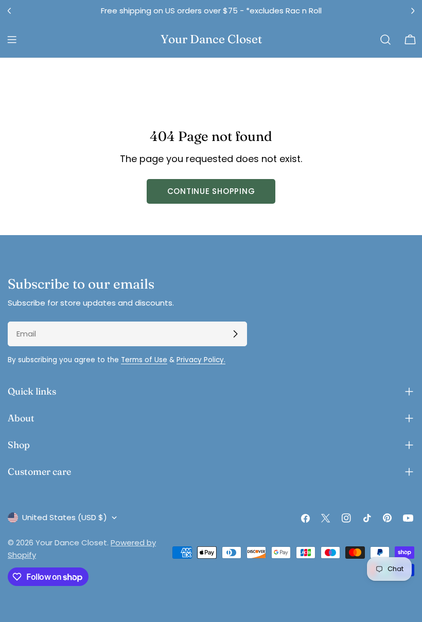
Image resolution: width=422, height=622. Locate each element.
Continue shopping (211, 191)
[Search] (385, 39)
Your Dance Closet (211, 39)
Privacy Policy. (201, 360)
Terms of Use (144, 360)
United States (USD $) (64, 517)
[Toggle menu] (12, 39)
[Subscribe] (235, 334)
